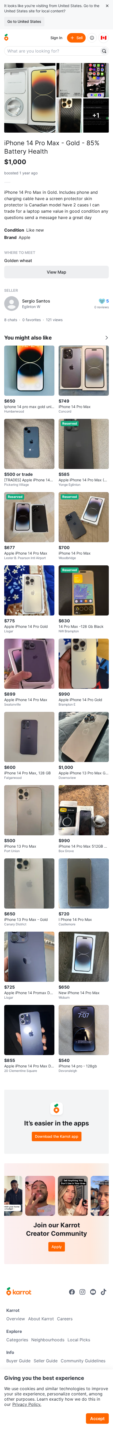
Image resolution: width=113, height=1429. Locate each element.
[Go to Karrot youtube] (93, 1292)
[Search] (104, 51)
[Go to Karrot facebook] (72, 1292)
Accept (97, 1418)
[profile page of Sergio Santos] (11, 303)
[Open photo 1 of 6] (29, 98)
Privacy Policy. (26, 1404)
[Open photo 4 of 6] (69, 115)
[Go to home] (6, 38)
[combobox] (52, 51)
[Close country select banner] (107, 5)
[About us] (92, 38)
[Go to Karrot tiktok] (103, 1292)
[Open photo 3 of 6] (96, 80)
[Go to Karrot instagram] (82, 1292)
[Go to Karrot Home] (18, 1292)
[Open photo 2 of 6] (69, 80)
